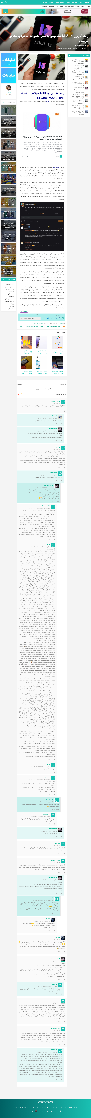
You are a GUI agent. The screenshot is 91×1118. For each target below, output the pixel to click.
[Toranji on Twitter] (49, 1103)
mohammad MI (52, 429)
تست (68, 2)
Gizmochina (24, 311)
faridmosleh (48, 1052)
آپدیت (69, 48)
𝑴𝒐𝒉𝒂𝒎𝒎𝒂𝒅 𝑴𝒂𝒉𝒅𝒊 (51, 416)
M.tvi (49, 475)
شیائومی (60, 48)
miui (56, 326)
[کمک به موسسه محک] (67, 11)
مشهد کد (32, 1111)
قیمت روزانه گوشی (9, 285)
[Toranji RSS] (38, 1103)
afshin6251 (40, 816)
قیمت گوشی (11, 294)
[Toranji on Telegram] (42, 1103)
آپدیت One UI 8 (79, 6)
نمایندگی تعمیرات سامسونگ (10, 290)
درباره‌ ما (45, 2)
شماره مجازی (11, 309)
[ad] (8, 60)
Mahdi (48, 919)
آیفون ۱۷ (87, 6)
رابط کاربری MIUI (32, 326)
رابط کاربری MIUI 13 (24, 326)
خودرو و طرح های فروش (48, 6)
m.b (48, 544)
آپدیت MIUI (52, 326)
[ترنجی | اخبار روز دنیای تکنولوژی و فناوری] (87, 2)
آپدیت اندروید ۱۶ (69, 6)
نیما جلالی (78, 45)
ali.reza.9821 (48, 418)
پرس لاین (11, 304)
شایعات (65, 48)
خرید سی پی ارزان (9, 299)
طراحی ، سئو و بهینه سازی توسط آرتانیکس (49, 1111)
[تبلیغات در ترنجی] (24, 11)
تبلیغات (51, 2)
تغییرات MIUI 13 (39, 326)
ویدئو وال (12, 306)
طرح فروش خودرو (9, 287)
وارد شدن (19, 384)
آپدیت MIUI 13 (46, 326)
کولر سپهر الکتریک (10, 301)
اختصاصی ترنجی (60, 2)
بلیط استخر (11, 296)
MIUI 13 (59, 326)
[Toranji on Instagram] (45, 1103)
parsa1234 (44, 488)
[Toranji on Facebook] (52, 1103)
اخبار (81, 2)
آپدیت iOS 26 (59, 6)
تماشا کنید (74, 2)
